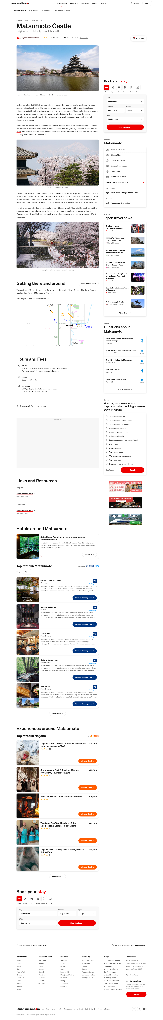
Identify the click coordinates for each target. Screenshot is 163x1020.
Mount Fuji (21, 972)
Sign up (136, 994)
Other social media (116, 436)
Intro (18, 95)
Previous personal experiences (121, 464)
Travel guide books (116, 452)
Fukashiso (45, 686)
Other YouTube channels (118, 432)
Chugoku (41, 975)
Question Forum (132, 975)
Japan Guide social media (119, 424)
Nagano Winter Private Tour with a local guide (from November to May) (63, 745)
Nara (18, 969)
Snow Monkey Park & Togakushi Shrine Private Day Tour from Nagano (59, 771)
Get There (27, 95)
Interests (74, 3)
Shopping (64, 983)
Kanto (40, 966)
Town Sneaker (75, 290)
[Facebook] (134, 1009)
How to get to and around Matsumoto (33, 298)
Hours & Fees (40, 95)
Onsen (63, 969)
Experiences (62, 95)
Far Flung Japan (110, 972)
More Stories (124, 313)
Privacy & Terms (104, 1009)
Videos (103, 3)
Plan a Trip (86, 956)
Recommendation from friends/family (123, 440)
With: (21, 919)
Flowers (63, 986)
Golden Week (62, 368)
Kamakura (20, 978)
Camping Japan (110, 978)
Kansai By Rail (109, 986)
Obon (52, 368)
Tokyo (19, 960)
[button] (125, 182)
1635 (19, 131)
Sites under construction (136, 963)
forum (42, 406)
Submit (132, 470)
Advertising (78, 1009)
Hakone (19, 986)
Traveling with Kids (111, 983)
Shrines (63, 963)
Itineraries (86, 963)
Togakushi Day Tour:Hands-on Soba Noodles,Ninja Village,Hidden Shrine (58, 824)
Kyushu (41, 981)
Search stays (76, 923)
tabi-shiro (45, 633)
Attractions (33, 10)
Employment (56, 1009)
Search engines (115, 448)
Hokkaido (42, 960)
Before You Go (87, 960)
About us (45, 1009)
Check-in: (61, 910)
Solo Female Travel (111, 981)
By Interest (46, 10)
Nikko (19, 989)
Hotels (51, 95)
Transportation (88, 972)
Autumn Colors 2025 (134, 969)
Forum (94, 3)
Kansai (41, 972)
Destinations (62, 3)
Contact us (68, 1009)
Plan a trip (85, 3)
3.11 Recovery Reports (113, 960)
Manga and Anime (67, 975)
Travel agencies (115, 460)
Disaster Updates (133, 960)
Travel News (131, 956)
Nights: (80, 910)
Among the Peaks (111, 969)
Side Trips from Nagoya (113, 989)
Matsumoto (37, 20)
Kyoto (19, 963)
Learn (84, 969)
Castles (63, 966)
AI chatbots (113, 444)
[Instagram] (139, 1009)
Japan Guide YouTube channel (120, 420)
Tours (84, 966)
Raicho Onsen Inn (49, 660)
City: (20, 910)
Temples (63, 960)
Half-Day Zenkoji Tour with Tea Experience (61, 796)
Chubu (19, 20)
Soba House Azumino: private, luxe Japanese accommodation (62, 538)
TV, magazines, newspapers (120, 456)
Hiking (62, 981)
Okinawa (41, 983)
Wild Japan (108, 966)
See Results (110, 470)
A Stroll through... (111, 975)
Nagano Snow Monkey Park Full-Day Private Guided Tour (62, 851)
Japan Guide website (117, 416)
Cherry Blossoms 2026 (135, 966)
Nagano (27, 20)
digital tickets (35, 389)
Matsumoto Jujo (48, 607)
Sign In (147, 3)
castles (33, 108)
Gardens (63, 978)
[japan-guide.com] (20, 3)
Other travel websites (117, 428)
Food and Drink (66, 972)
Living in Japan (87, 978)
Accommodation (88, 975)
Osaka (19, 966)
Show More (56, 713)
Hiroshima (20, 975)
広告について (90, 1009)
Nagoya (19, 983)
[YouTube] (144, 1009)
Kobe (19, 981)
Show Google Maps (88, 283)
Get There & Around (62, 10)
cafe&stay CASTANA (50, 580)
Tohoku (41, 963)
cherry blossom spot (61, 208)
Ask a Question (124, 389)
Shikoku (41, 978)
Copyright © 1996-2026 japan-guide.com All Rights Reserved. (36, 1015)
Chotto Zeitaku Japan (112, 963)
